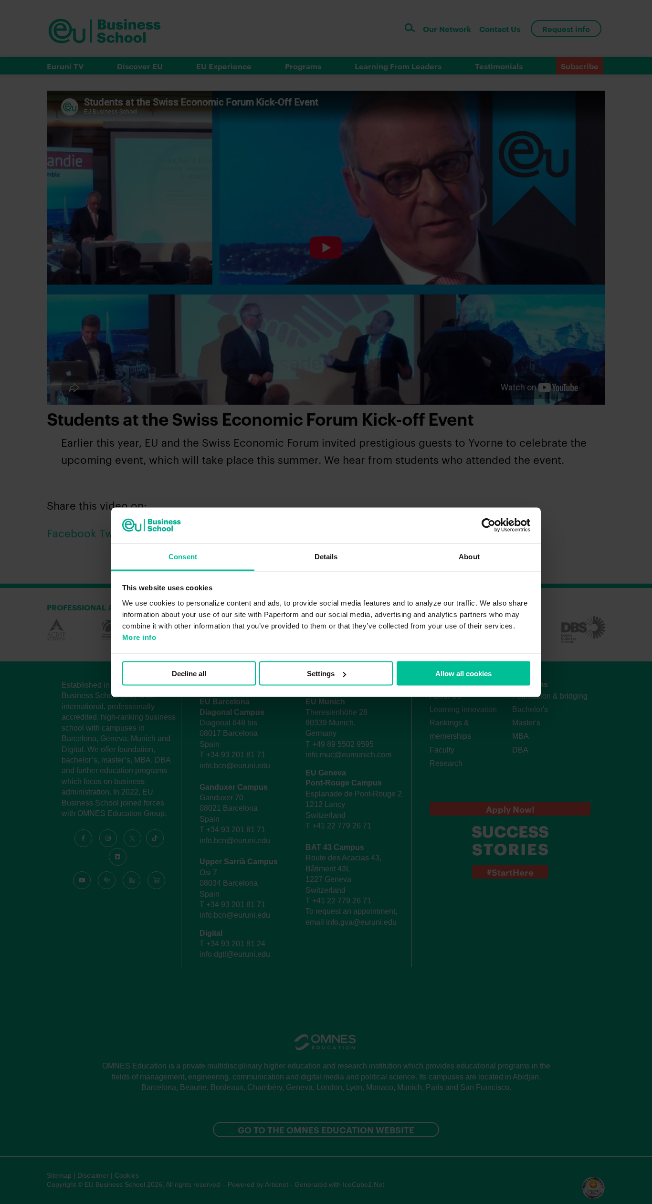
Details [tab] (326, 556)
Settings (321, 674)
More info (139, 637)
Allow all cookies (463, 674)
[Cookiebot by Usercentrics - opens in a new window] (488, 525)
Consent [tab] (182, 556)
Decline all (189, 674)
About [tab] (469, 556)
